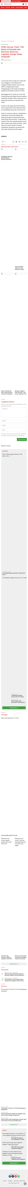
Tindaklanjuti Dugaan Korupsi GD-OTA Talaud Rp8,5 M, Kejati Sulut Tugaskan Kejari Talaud (17, 696)
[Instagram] (15, 1176)
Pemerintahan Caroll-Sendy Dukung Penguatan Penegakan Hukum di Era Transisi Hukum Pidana (14, 980)
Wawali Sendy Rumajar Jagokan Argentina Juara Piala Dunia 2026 (6, 957)
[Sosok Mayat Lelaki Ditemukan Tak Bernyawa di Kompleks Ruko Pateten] (6, 702)
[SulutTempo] (7, 4)
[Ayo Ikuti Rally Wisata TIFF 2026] (14, 775)
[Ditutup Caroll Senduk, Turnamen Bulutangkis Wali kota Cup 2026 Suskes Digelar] (21, 896)
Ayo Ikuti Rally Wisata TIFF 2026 (9, 835)
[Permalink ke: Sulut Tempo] (2, 59)
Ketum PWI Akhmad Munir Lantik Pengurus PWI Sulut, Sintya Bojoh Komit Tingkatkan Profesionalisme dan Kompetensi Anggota (7, 392)
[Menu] (2, 4)
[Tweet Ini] (16, 142)
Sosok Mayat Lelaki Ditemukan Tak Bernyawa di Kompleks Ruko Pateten (18, 701)
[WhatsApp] (18, 1176)
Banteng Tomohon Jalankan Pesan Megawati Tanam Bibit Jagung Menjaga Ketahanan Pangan (18, 1158)
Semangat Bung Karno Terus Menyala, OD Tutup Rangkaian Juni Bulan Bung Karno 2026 (18, 1138)
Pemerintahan (4, 44)
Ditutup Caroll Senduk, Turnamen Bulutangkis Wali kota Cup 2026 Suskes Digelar (20, 957)
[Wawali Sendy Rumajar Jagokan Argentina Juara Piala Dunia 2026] (7, 896)
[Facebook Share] (13, 142)
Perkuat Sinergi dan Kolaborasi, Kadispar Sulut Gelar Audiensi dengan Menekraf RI (13, 1114)
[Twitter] (13, 1176)
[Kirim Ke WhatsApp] (25, 142)
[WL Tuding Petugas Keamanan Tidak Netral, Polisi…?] (14, 511)
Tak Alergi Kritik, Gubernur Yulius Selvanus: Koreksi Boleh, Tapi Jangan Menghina (20, 268)
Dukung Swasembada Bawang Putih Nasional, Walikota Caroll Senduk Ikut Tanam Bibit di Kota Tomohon (14, 974)
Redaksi (10, 1181)
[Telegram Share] (22, 142)
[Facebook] (10, 1176)
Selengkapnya (13, 707)
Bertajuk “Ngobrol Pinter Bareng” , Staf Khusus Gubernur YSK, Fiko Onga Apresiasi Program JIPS (20, 392)
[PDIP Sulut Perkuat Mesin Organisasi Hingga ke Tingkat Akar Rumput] (14, 1143)
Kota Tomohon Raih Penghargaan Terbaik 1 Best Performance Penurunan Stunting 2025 (13, 1120)
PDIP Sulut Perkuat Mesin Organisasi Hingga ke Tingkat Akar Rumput (17, 1147)
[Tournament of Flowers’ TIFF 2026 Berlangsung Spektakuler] (14, 1046)
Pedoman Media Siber (19, 1181)
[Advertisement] (14, 24)
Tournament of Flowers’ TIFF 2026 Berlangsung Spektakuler (13, 1108)
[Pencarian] (26, 4)
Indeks (4, 1181)
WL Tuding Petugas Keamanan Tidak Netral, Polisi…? (13, 573)
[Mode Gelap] (23, 4)
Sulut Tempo (7, 59)
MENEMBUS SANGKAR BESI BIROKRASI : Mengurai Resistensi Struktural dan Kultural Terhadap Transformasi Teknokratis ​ (7, 158)
